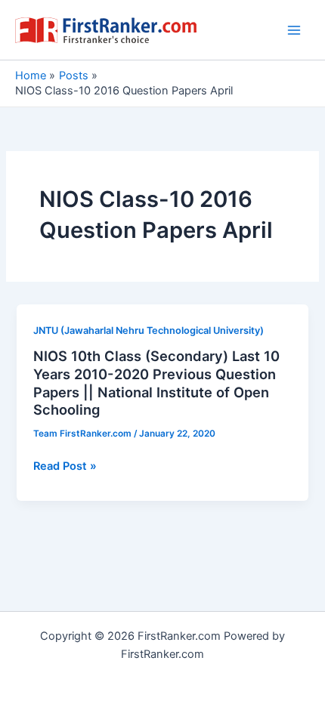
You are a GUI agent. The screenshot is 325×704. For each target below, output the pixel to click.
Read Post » (65, 467)
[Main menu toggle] (294, 30)
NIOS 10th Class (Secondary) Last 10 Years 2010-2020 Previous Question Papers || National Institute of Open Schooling (156, 382)
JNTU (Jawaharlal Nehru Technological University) (148, 330)
